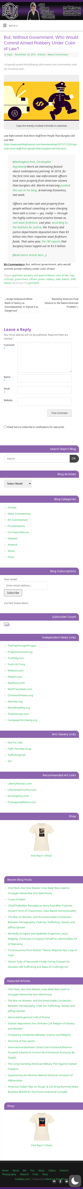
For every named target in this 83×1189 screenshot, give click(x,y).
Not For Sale (15, 742)
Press (11, 557)
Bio (24, 1170)
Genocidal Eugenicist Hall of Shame (29, 1017)
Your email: (10, 579)
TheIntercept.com (18, 714)
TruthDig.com (16, 658)
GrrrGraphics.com (18, 796)
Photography (9, 1174)
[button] (75, 1181)
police (41, 279)
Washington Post (24, 162)
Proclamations (16, 526)
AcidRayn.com (22, 1179)
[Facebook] (59, 1181)
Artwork (12, 544)
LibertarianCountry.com (22, 789)
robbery (50, 279)
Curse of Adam (16, 899)
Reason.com (15, 676)
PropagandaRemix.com (22, 802)
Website (7, 400)
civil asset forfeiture (25, 222)
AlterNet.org (15, 701)
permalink (33, 282)
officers (33, 279)
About (15, 1170)
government (21, 279)
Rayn (9, 54)
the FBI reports (51, 241)
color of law (62, 275)
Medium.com (16, 670)
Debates (13, 538)
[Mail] (53, 1181)
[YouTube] (65, 1181)
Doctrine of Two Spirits (21, 1041)
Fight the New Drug (19, 748)
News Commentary (58, 54)
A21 (10, 761)
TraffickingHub (16, 755)
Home (5, 1170)
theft (73, 279)
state (58, 279)
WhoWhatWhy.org (19, 707)
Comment (7, 347)
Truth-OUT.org (16, 664)
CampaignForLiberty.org (22, 720)
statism (66, 279)
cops (72, 275)
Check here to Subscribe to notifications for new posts (35, 427)
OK (73, 458)
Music (11, 551)
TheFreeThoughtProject (22, 645)
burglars (28, 275)
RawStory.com (16, 683)
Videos (52, 1170)
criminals (8, 279)
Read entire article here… (29, 255)
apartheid (17, 275)
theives (7, 282)
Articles (12, 507)
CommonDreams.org (20, 695)
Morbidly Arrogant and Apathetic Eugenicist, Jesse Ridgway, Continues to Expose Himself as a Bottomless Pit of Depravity (42, 939)
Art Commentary (18, 520)
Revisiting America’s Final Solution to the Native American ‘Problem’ (61, 303)
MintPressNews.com (20, 689)
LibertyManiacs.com (20, 783)
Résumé (24, 1174)
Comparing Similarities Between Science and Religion (39, 1035)
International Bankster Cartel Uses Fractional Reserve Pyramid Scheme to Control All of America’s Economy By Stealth (41, 1052)
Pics (32, 1170)
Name (7, 379)
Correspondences (18, 532)
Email (7, 390)
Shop (45, 1174)
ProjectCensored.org (20, 652)
